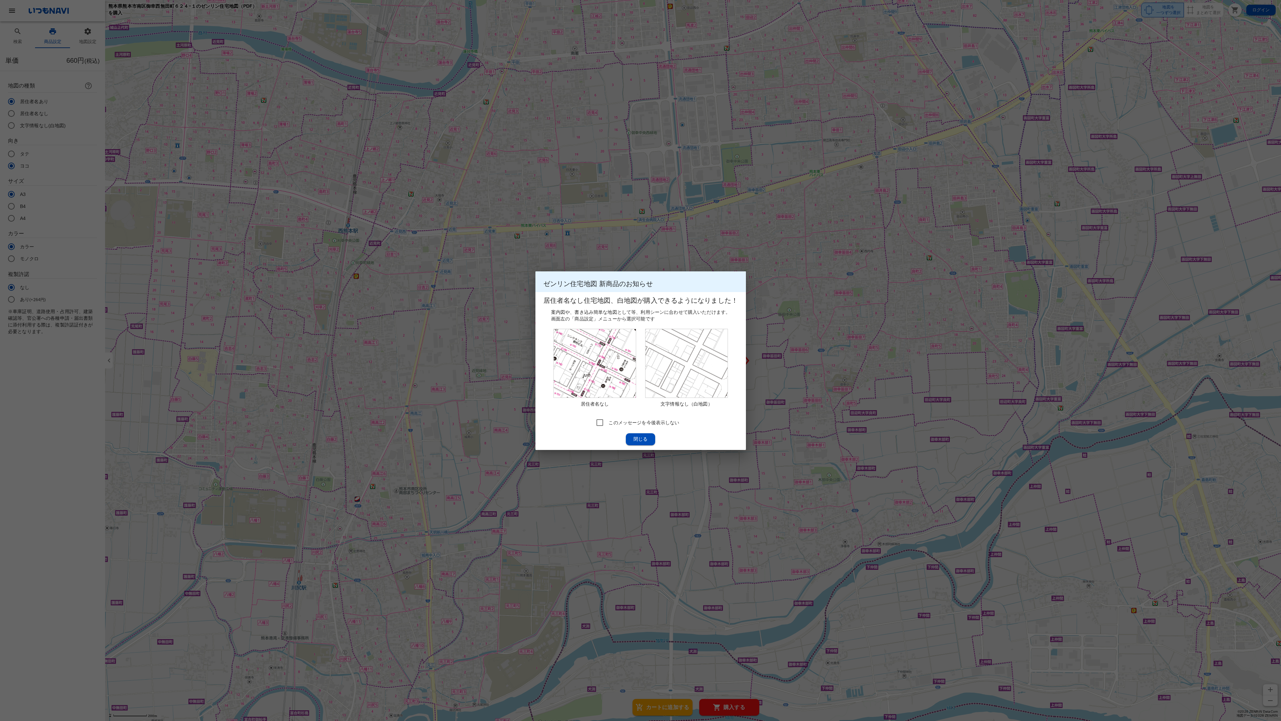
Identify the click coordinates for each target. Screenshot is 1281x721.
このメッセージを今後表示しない (643, 422)
